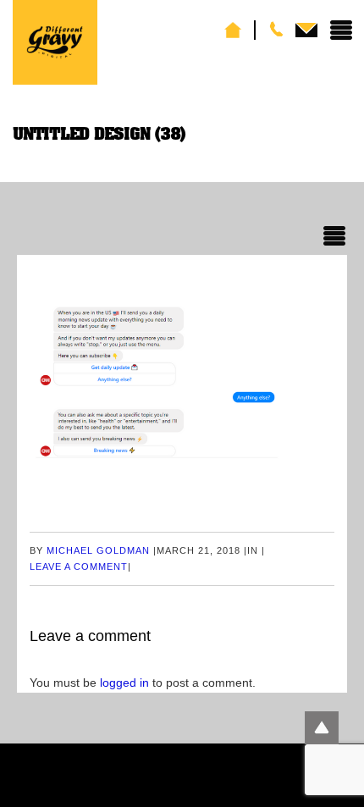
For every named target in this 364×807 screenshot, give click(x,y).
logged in (124, 682)
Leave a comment (79, 566)
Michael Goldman (98, 550)
